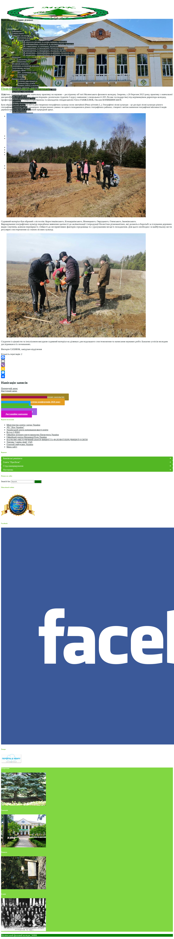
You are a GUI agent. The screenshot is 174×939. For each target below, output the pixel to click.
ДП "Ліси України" (15, 427)
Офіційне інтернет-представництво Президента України (33, 435)
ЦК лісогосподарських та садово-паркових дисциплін (45, 42)
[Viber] (87, 365)
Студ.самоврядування (13, 466)
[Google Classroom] (87, 369)
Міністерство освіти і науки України (23, 425)
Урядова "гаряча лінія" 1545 (19, 442)
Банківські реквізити (12, 458)
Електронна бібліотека (26, 59)
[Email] (87, 361)
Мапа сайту (12, 447)
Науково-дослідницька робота (24, 103)
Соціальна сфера (18, 70)
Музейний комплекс (20, 64)
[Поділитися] (87, 376)
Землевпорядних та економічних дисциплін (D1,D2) (44, 51)
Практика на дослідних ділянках (25, 88)
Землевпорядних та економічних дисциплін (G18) (43, 48)
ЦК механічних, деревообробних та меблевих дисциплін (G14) (49, 55)
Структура (11, 29)
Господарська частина (21, 68)
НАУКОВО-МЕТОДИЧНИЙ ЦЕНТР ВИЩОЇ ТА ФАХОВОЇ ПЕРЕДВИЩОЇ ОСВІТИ (47, 439)
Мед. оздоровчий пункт (27, 72)
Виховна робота (18, 79)
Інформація (16, 31)
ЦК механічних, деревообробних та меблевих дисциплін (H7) (48, 53)
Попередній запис (9, 388)
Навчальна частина (19, 35)
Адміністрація (18, 33)
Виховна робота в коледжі (28, 85)
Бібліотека (16, 57)
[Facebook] (87, 357)
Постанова (8, 470)
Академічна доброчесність (22, 92)
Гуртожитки (22, 74)
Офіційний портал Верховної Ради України (27, 437)
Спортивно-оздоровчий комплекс (25, 66)
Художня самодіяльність (27, 81)
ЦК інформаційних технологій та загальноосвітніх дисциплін (48, 44)
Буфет (19, 77)
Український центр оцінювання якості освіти (27, 430)
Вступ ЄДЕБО (13, 432)
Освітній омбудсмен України (20, 444)
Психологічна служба (26, 83)
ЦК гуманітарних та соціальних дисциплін (40, 46)
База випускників (19, 112)
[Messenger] (87, 372)
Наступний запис (9, 391)
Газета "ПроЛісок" (11, 462)
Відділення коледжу (25, 38)
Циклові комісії (23, 40)
